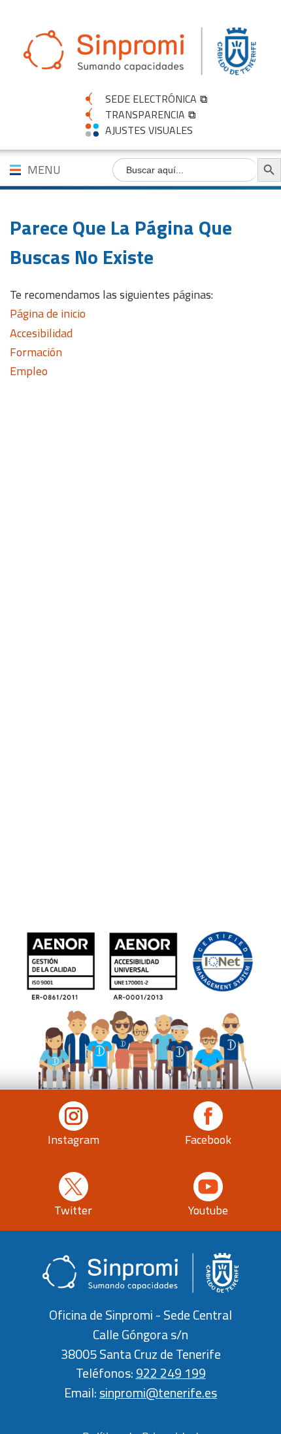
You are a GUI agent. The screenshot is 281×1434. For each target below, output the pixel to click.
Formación (36, 352)
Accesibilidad (41, 333)
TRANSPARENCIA (145, 114)
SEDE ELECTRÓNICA (151, 99)
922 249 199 (171, 1373)
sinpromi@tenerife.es (158, 1393)
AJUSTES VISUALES (149, 130)
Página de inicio (48, 313)
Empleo (29, 371)
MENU (44, 169)
